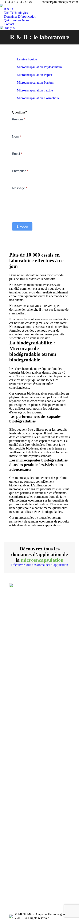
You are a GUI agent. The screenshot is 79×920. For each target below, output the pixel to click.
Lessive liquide (27, 59)
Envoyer (22, 226)
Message (19, 188)
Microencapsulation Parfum (35, 82)
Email (17, 153)
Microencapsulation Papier (34, 75)
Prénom (18, 119)
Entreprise (20, 171)
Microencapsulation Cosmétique (38, 98)
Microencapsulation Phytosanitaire (40, 67)
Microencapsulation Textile (35, 90)
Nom (16, 136)
